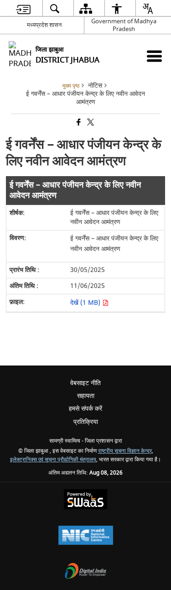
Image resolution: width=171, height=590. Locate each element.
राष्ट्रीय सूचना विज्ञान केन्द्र (125, 451)
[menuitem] (23, 8)
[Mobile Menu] (154, 56)
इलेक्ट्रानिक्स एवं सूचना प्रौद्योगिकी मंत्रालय (53, 460)
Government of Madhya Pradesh (123, 25)
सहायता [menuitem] (85, 396)
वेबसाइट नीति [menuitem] (85, 383)
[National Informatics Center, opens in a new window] (86, 536)
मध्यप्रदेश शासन (44, 25)
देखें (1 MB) (86, 303)
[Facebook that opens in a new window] (78, 123)
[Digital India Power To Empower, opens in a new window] (86, 572)
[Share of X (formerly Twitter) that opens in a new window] (90, 123)
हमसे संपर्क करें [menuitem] (85, 408)
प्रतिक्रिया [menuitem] (85, 422)
